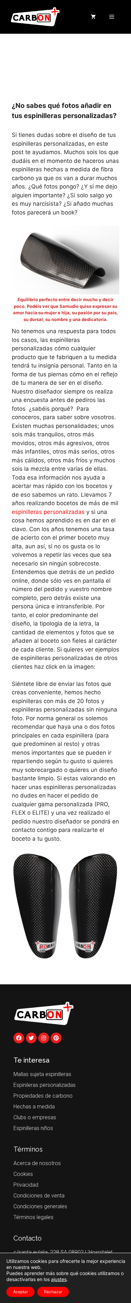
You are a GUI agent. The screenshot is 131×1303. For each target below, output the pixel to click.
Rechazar (53, 1291)
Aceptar (20, 1291)
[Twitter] (31, 1038)
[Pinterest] (56, 1038)
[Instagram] (43, 1038)
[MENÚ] (111, 17)
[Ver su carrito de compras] (93, 17)
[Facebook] (18, 1038)
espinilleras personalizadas (48, 512)
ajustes (59, 1279)
